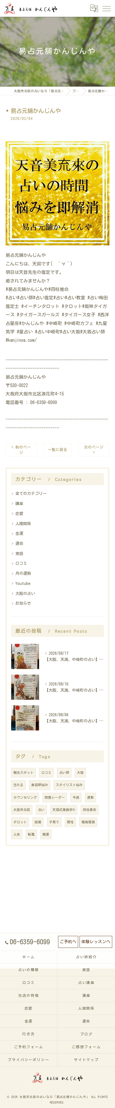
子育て (54, 822)
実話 (19, 554)
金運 (19, 533)
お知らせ (23, 603)
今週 (76, 797)
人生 (16, 834)
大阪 (80, 772)
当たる (18, 784)
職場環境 (88, 822)
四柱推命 (89, 809)
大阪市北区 (21, 809)
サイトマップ (86, 1060)
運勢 (90, 797)
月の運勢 (23, 573)
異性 (70, 822)
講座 (19, 504)
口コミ (21, 563)
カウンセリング (25, 797)
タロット (20, 822)
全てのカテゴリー (31, 493)
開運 (45, 834)
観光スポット (23, 772)
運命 (19, 543)
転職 (31, 834)
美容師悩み (39, 784)
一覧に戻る (57, 450)
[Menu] (106, 8)
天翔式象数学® (63, 809)
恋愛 (19, 514)
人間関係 (23, 524)
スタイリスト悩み (69, 784)
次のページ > (94, 449)
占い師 (64, 772)
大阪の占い (25, 593)
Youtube (22, 583)
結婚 (38, 822)
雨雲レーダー (55, 797)
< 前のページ (21, 449)
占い (41, 809)
